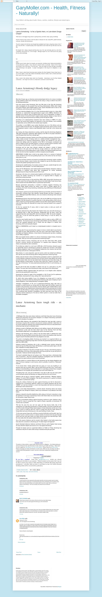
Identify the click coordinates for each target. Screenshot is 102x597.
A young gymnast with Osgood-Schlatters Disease (80, 78)
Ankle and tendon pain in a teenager (76, 142)
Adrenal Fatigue (82, 201)
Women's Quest (82, 223)
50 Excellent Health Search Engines (82, 199)
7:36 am (21, 503)
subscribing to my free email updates (33, 447)
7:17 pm (21, 514)
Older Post (58, 552)
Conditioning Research (73, 153)
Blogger (59, 586)
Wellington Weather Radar (82, 219)
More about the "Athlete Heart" (74, 164)
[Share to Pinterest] (39, 470)
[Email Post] (31, 469)
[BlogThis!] (35, 470)
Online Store (55, 447)
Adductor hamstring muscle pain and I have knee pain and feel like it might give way (80, 99)
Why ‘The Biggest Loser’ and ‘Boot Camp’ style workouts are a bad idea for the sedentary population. (76, 175)
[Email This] (33, 470)
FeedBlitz (41, 457)
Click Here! (68, 297)
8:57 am (21, 539)
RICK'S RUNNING (24, 498)
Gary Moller (22, 518)
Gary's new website (19, 24)
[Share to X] (36, 470)
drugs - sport (28, 471)
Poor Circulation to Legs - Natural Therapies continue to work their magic (80, 88)
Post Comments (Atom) (27, 554)
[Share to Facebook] (38, 470)
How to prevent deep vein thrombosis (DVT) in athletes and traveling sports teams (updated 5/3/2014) (80, 57)
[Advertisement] (38, 547)
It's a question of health (73, 183)
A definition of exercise (72, 154)
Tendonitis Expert (82, 213)
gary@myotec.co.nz (44, 459)
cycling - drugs (22, 471)
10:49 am (22, 486)
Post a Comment (21, 542)
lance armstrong (34, 471)
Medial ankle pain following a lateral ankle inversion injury (80, 111)
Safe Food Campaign (81, 210)
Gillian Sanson (82, 203)
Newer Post (18, 552)
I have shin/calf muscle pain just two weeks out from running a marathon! (80, 122)
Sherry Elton (81, 212)
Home (39, 552)
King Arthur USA (82, 204)
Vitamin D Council (81, 216)
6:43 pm (21, 494)
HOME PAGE (70, 36)
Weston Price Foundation (81, 221)
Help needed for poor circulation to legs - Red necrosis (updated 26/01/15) (80, 68)
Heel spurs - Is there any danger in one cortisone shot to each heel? (79, 132)
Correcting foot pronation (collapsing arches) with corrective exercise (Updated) (79, 45)
